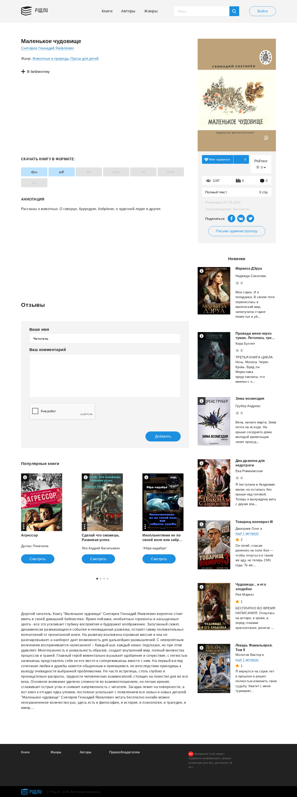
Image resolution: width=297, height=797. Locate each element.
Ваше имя (39, 329)
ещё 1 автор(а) (247, 533)
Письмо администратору (236, 231)
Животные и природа (50, 58)
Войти (262, 11)
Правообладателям (124, 752)
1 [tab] (97, 579)
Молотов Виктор (248, 655)
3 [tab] (104, 579)
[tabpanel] (41, 518)
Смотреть (38, 559)
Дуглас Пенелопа (34, 546)
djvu (34, 172)
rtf (143, 172)
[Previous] (21, 502)
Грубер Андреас (248, 406)
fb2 (89, 172)
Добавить (163, 436)
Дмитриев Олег (247, 528)
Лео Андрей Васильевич (101, 548)
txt (34, 183)
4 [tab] (107, 579)
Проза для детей (84, 58)
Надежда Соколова (250, 276)
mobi (170, 172)
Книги (107, 11)
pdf (61, 172)
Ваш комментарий (47, 350)
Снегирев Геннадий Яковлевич (47, 48)
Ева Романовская (249, 471)
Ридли (41, 10)
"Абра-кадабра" (154, 548)
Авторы (128, 11)
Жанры (151, 11)
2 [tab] (101, 579)
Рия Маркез (244, 594)
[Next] (183, 502)
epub (116, 172)
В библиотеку (38, 72)
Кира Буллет (245, 343)
